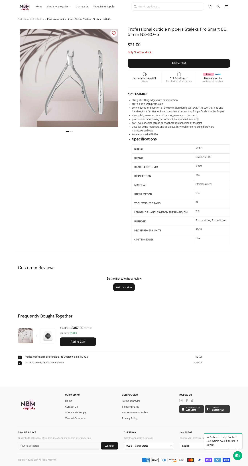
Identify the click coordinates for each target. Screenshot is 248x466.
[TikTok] (192, 400)
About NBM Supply (103, 6)
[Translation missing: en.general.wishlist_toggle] (113, 33)
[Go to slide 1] (67, 131)
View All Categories (76, 418)
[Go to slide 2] (70, 131)
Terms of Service (131, 400)
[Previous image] (23, 77)
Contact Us (82, 6)
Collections (23, 19)
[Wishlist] (210, 6)
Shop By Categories (57, 6)
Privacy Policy (130, 418)
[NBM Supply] (29, 404)
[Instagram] (181, 400)
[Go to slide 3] (72, 131)
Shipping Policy (130, 406)
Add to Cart (78, 341)
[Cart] (226, 6)
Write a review (124, 287)
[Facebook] (186, 400)
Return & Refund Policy (135, 412)
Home (38, 6)
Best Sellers (38, 19)
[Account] (218, 6)
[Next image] (114, 77)
